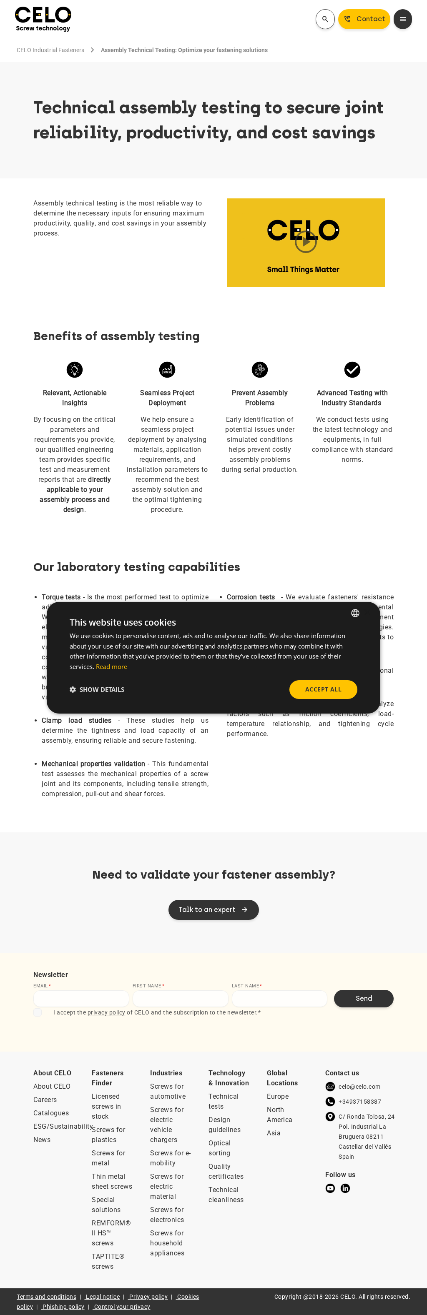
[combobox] (355, 613)
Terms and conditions (46, 1296)
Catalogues (51, 1113)
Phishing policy (64, 1306)
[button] (97, 689)
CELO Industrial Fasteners (50, 50)
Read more (111, 666)
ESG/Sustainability (63, 1126)
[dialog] (213, 657)
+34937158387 (360, 1101)
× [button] (367, 612)
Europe (278, 1096)
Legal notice (103, 1296)
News (41, 1140)
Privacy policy (148, 1296)
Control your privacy (122, 1306)
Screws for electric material (166, 1186)
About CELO (51, 1086)
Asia (274, 1133)
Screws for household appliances (167, 1243)
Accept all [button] (323, 689)
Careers (45, 1100)
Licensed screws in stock (106, 1106)
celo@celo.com (360, 1086)
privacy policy (107, 1012)
